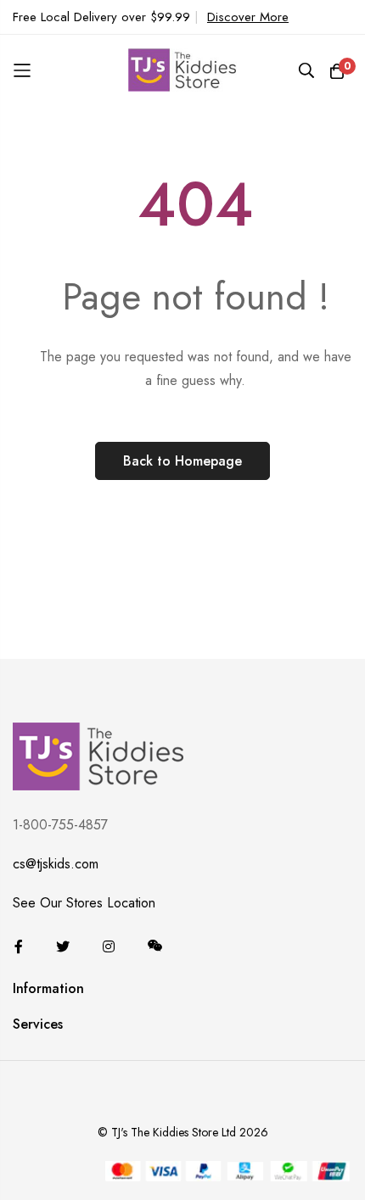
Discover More (248, 17)
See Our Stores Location (84, 903)
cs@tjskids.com (55, 863)
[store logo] (182, 70)
